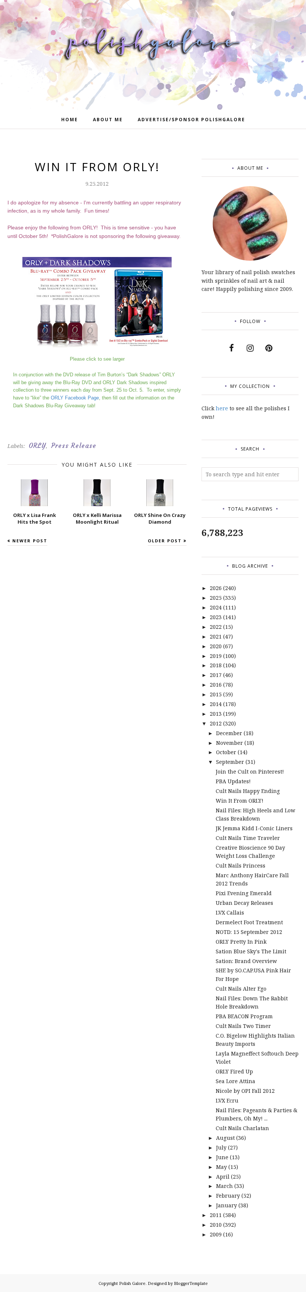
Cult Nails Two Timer (243, 1025)
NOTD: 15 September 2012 (249, 931)
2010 (216, 1224)
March (224, 1185)
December (229, 733)
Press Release (73, 446)
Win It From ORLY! (239, 800)
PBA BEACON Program (244, 1016)
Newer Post (29, 540)
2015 (216, 694)
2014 (216, 704)
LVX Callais (230, 912)
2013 (216, 713)
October (226, 752)
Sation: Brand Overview (246, 961)
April (223, 1176)
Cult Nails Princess (240, 865)
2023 (216, 617)
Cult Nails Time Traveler (248, 837)
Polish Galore (132, 1283)
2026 (216, 588)
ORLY (37, 446)
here (222, 408)
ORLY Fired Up (234, 1071)
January (226, 1205)
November (229, 742)
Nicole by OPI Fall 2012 (245, 1090)
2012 (216, 723)
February (228, 1195)
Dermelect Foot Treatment (249, 922)
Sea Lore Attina (235, 1081)
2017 (216, 674)
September (230, 761)
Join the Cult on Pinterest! (250, 771)
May (221, 1166)
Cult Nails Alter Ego (241, 988)
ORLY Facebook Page (75, 398)
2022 (216, 626)
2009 (216, 1234)
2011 (216, 1215)
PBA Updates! (233, 781)
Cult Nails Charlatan (242, 1128)
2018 (216, 665)
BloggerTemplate (191, 1283)
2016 (216, 684)
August (225, 1137)
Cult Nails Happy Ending (248, 790)
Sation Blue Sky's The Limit (251, 951)
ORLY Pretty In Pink (241, 941)
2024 (216, 607)
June (222, 1157)
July (221, 1147)
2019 (216, 655)
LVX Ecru (227, 1100)
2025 (216, 597)
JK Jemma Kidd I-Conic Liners (254, 828)
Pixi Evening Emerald (244, 893)
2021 (216, 636)
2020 (216, 646)
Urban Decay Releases (244, 902)
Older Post (165, 540)
